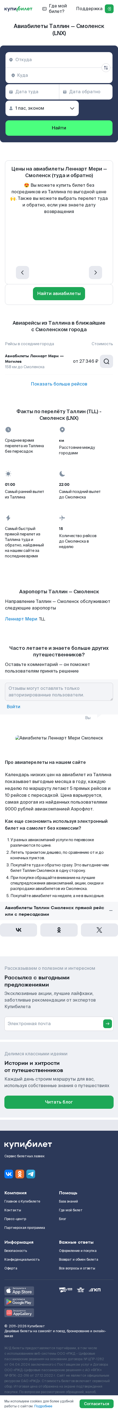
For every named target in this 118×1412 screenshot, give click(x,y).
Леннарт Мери (21, 619)
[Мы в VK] (8, 1174)
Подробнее (43, 1406)
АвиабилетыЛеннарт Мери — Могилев (34, 358)
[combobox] (59, 59)
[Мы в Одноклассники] (19, 1174)
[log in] (109, 8)
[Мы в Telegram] (30, 1174)
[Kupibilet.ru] (18, 9)
